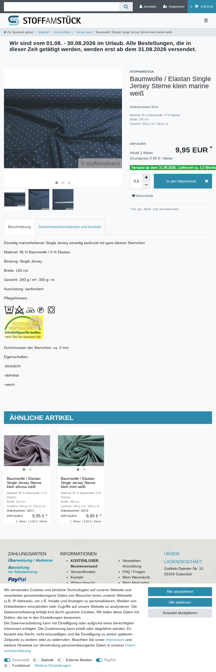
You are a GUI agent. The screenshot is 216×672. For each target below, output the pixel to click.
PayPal (110, 660)
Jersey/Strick (62, 32)
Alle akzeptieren (180, 591)
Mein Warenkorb (136, 577)
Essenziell (20, 660)
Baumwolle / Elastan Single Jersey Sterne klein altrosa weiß (24, 483)
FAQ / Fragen (133, 572)
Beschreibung (19, 227)
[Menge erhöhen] (146, 177)
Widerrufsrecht (83, 583)
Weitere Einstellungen (53, 665)
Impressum (115, 640)
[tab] (19, 227)
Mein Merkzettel (135, 583)
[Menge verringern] (146, 185)
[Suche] (125, 6)
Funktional (21, 665)
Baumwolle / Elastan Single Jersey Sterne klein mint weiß (78, 483)
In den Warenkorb (181, 181)
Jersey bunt (83, 32)
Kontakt (77, 577)
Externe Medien (79, 660)
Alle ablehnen (180, 602)
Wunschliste (144, 196)
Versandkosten (83, 572)
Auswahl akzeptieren (180, 613)
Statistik (47, 660)
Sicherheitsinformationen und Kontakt (69, 227)
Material (43, 32)
